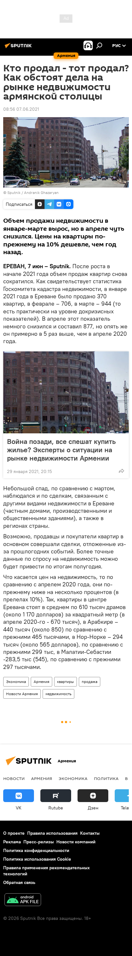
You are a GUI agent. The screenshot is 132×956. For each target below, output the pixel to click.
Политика (106, 778)
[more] (121, 470)
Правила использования (52, 833)
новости (14, 778)
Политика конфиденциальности (36, 850)
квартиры (65, 681)
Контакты (90, 833)
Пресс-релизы (38, 842)
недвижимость (58, 693)
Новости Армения (22, 693)
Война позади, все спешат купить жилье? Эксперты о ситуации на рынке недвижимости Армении (61, 449)
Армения (41, 681)
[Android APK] (23, 900)
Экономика (16, 681)
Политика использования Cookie (37, 859)
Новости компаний (75, 842)
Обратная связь (19, 882)
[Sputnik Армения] (19, 48)
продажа (89, 681)
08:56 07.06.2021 (21, 109)
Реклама (12, 842)
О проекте (14, 833)
